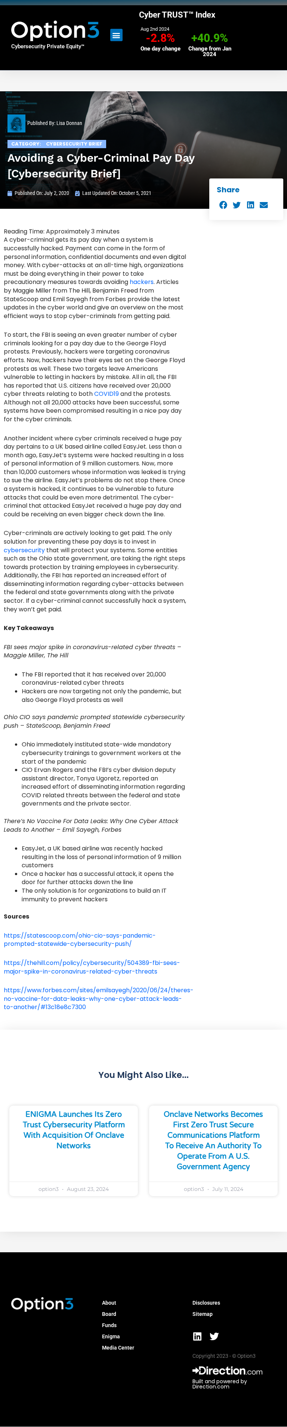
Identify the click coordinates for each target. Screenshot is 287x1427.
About (109, 1303)
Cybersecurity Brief (74, 143)
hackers (141, 282)
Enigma (111, 1336)
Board (109, 1314)
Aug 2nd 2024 (155, 29)
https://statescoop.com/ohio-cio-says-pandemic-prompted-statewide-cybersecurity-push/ (80, 939)
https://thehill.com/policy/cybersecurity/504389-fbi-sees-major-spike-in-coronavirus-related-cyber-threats (92, 967)
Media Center (118, 1348)
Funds (109, 1325)
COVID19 (106, 393)
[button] (116, 35)
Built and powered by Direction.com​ (219, 1384)
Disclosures (206, 1303)
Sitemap (202, 1314)
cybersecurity (24, 550)
